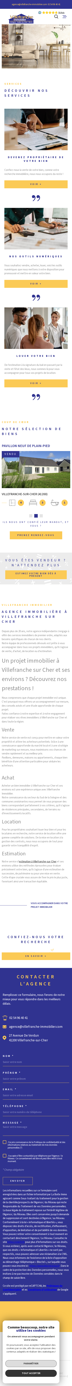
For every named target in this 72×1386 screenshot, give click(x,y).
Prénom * (12, 1073)
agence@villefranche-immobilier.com (29, 4)
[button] (31, 516)
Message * (12, 1122)
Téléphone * (15, 1106)
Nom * (8, 1056)
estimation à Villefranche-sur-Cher (37, 861)
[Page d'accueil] (17, 17)
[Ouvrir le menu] (65, 16)
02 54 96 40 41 (54, 4)
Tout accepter (31, 1373)
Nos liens (62, 1376)
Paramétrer (31, 1363)
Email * (10, 1089)
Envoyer (17, 1181)
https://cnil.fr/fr (16, 1242)
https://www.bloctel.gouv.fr (45, 1266)
